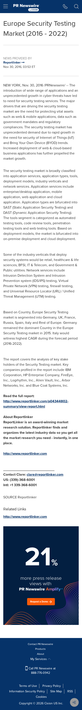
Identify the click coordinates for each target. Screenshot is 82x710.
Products (40, 649)
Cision (48, 703)
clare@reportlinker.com (45, 474)
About (40, 654)
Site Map (56, 691)
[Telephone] (65, 6)
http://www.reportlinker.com (25, 453)
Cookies (41, 697)
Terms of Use (28, 686)
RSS (70, 691)
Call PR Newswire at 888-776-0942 (42, 670)
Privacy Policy (51, 686)
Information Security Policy (27, 691)
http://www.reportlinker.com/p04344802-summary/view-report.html (35, 404)
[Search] (76, 6)
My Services (39, 659)
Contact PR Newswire (40, 644)
